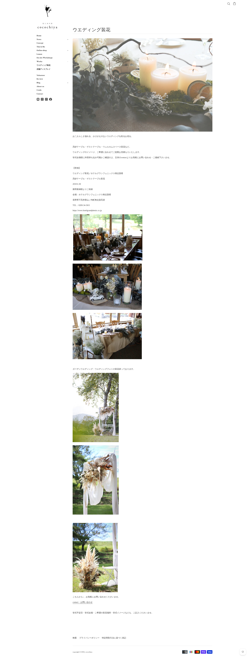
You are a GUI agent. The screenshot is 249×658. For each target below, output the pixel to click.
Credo (39, 90)
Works (52, 61)
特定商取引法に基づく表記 (114, 638)
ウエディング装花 (43, 65)
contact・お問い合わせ (83, 602)
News (52, 39)
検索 (75, 638)
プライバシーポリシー (89, 638)
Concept (40, 43)
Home (39, 35)
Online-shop (52, 50)
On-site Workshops (44, 58)
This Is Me (41, 47)
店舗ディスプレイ (43, 69)
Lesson (39, 54)
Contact (40, 94)
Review (40, 79)
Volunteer (41, 75)
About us (40, 86)
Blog (52, 83)
